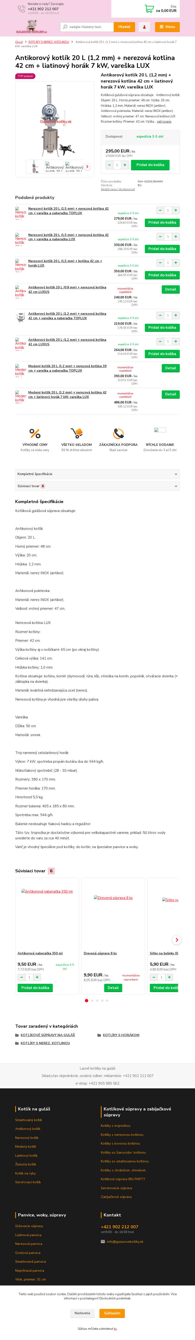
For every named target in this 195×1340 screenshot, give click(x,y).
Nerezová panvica (28, 1244)
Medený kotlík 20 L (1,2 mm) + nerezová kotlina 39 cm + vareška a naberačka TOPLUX (67, 368)
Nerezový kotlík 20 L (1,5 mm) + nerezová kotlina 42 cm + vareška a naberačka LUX (68, 237)
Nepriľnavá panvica (29, 1270)
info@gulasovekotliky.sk (125, 1241)
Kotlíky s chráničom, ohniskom (123, 1170)
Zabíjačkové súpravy (116, 1197)
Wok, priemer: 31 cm (30, 1279)
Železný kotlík (25, 1164)
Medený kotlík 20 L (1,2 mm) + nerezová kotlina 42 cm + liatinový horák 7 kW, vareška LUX (67, 394)
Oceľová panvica (27, 1253)
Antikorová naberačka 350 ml (40, 953)
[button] (86, 1000)
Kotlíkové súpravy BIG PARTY (123, 1179)
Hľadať (124, 26)
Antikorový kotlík (27, 1129)
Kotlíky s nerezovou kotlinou (122, 1134)
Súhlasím (112, 1313)
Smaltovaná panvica (30, 1261)
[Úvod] (35, 27)
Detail (170, 289)
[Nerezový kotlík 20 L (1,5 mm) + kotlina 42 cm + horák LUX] (20, 265)
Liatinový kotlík (26, 1155)
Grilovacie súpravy (29, 1226)
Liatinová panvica (28, 1235)
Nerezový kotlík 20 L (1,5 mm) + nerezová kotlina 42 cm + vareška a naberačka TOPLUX (68, 211)
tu (115, 1329)
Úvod (19, 42)
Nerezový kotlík (27, 1138)
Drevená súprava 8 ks (100, 953)
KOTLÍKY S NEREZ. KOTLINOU (49, 42)
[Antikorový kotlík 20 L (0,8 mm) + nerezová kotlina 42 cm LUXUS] (20, 291)
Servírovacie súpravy (116, 1188)
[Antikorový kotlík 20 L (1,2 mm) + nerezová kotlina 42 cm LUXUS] (20, 344)
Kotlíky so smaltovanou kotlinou (125, 1161)
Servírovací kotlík (28, 1182)
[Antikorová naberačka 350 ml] (47, 914)
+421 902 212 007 (43, 9)
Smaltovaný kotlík (28, 1120)
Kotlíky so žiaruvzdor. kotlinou (123, 1152)
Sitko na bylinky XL (164, 953)
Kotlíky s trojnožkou (115, 1125)
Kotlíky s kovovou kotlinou (120, 1143)
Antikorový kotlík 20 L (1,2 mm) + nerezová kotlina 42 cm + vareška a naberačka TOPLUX (67, 316)
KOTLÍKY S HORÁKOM (121, 1035)
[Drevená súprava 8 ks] (113, 914)
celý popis (164, 122)
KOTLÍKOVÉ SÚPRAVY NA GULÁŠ (48, 1035)
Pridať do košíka (150, 164)
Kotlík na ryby (25, 1173)
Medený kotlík (25, 1146)
